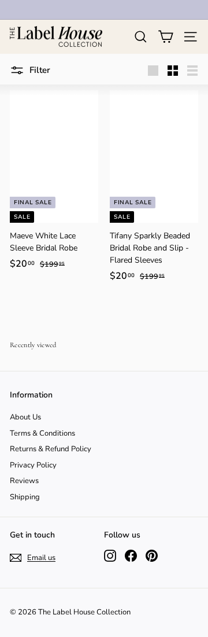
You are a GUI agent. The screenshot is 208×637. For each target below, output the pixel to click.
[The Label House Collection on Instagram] (110, 556)
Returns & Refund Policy (50, 449)
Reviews (24, 481)
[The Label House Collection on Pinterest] (152, 556)
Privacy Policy (33, 465)
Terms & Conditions (42, 433)
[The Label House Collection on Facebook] (131, 556)
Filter (38, 70)
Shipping (25, 497)
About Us (25, 417)
